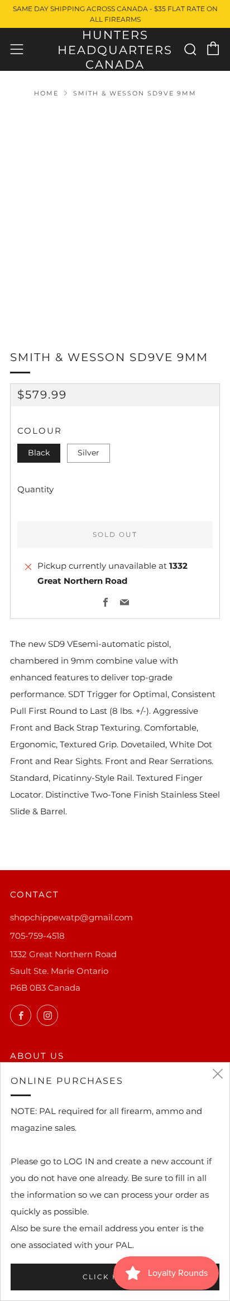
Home (46, 93)
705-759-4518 (37, 935)
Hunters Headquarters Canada (115, 49)
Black (39, 452)
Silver (88, 452)
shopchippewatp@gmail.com (71, 917)
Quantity (35, 489)
